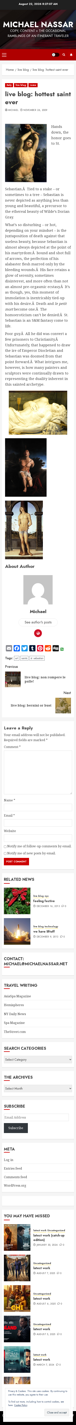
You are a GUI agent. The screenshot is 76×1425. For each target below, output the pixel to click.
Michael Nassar (38, 24)
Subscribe (71, 55)
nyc (47, 896)
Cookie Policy (20, 1405)
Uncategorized (56, 1230)
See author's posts (38, 622)
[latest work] (17, 1268)
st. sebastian (37, 658)
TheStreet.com (15, 1032)
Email (9, 815)
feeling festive (44, 901)
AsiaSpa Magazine (17, 996)
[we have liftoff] (17, 931)
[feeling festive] (17, 901)
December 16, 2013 (48, 906)
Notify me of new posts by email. (31, 853)
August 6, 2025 (46, 1304)
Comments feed (15, 1177)
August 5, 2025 (46, 1334)
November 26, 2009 (35, 110)
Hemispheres (14, 1005)
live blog (21, 85)
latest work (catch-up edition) (49, 1237)
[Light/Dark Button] (55, 55)
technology (51, 926)
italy (9, 85)
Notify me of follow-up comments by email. (39, 846)
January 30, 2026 (47, 1245)
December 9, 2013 (47, 936)
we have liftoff (44, 931)
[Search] (63, 54)
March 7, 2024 (45, 1365)
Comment (12, 747)
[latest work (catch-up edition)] (17, 1237)
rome (33, 85)
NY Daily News (15, 1014)
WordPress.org (15, 1185)
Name (9, 800)
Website (10, 831)
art (16, 658)
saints (24, 658)
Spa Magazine (14, 1023)
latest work (39, 1230)
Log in (8, 1160)
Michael (13, 110)
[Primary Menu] (4, 55)
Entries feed (13, 1168)
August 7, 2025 (46, 1273)
